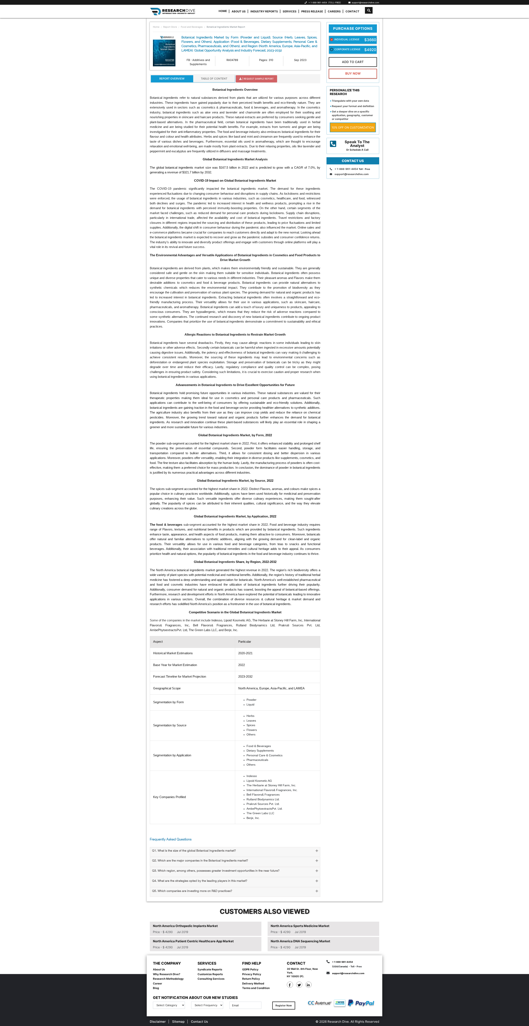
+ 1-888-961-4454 (318, 2)
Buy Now (353, 73)
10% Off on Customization (353, 127)
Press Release (312, 11)
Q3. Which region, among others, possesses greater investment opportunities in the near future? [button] (215, 871)
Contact (352, 11)
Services (290, 11)
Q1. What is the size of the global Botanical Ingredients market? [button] (194, 851)
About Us (239, 11)
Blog (156, 988)
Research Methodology (168, 978)
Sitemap (178, 1022)
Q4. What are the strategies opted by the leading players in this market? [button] (199, 881)
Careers (334, 11)
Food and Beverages (192, 26)
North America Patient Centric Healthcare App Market (193, 941)
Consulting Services (211, 978)
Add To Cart (353, 62)
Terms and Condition (256, 988)
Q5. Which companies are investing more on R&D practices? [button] (192, 891)
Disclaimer (158, 1022)
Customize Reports (210, 974)
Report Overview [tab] (172, 78)
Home (223, 11)
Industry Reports (264, 11)
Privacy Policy (251, 974)
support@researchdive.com (364, 2)
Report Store (170, 26)
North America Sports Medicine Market (300, 926)
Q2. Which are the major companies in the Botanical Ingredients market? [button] (200, 860)
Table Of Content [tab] (214, 78)
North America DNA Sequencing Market (300, 941)
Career (157, 983)
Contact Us (199, 1022)
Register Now (283, 1005)
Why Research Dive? (166, 974)
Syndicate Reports (210, 969)
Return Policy (251, 978)
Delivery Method (253, 983)
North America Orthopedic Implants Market (185, 926)
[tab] (235, 852)
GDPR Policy (250, 969)
